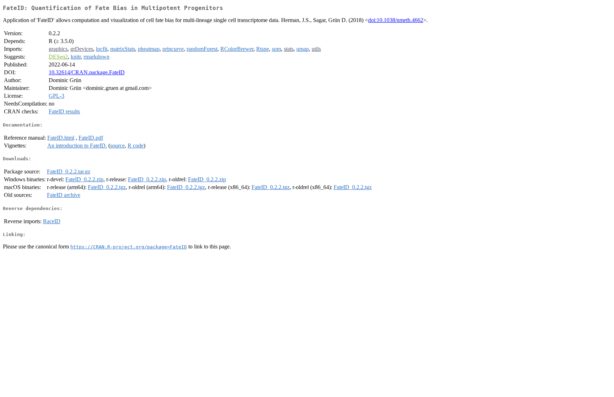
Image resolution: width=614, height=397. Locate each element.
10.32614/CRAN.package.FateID (87, 72)
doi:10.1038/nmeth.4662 (395, 20)
